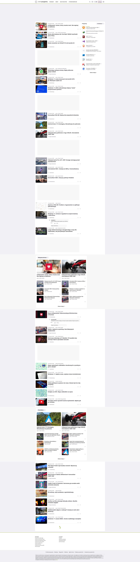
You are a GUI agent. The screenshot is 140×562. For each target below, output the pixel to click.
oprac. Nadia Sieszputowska (61, 32)
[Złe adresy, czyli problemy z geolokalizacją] (40, 444)
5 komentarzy (51, 82)
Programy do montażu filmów (39, 541)
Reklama (66, 552)
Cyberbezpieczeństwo (62, 540)
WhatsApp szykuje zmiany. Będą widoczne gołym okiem (60, 70)
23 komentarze (52, 181)
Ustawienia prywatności (89, 552)
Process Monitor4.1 (90, 54)
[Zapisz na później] (78, 29)
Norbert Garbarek (59, 381)
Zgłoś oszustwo (63, 1)
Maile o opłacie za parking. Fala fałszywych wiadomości (76, 297)
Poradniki (60, 538)
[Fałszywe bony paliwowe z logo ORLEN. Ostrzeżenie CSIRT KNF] (41, 134)
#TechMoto (41, 410)
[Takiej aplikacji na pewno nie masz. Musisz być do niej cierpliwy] (41, 384)
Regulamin (61, 552)
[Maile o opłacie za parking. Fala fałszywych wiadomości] (65, 299)
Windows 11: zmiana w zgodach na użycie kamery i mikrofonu (63, 214)
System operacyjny (62, 541)
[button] (103, 2)
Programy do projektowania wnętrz (40, 540)
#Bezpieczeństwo (42, 257)
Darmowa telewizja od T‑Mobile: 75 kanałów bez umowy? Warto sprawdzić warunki (62, 338)
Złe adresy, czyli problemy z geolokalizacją (50, 442)
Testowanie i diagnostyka (90, 37)
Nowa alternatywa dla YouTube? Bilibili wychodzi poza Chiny (63, 34)
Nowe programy (37, 546)
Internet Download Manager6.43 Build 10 (94, 31)
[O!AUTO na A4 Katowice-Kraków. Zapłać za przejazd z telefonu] (40, 451)
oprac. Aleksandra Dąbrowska (61, 68)
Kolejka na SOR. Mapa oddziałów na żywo (60, 392)
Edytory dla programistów (91, 41)
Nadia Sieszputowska (59, 363)
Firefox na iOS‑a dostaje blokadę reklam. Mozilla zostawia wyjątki (62, 501)
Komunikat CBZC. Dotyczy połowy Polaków (61, 177)
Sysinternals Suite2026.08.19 (92, 50)
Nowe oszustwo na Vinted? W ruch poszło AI (61, 43)
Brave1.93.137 (89, 45)
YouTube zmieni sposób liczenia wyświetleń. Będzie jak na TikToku (64, 401)
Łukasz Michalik (47, 444)
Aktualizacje (99, 23)
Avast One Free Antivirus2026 (92, 27)
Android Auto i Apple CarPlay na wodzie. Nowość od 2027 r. (76, 449)
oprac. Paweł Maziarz (59, 41)
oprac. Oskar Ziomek (59, 23)
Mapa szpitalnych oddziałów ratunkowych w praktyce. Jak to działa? (64, 366)
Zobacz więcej (61, 306)
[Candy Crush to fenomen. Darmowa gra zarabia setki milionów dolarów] (41, 484)
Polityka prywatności (79, 552)
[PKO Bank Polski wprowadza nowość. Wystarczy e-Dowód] (41, 467)
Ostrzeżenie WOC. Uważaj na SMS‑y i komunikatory (63, 169)
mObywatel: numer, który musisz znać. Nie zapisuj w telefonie (63, 26)
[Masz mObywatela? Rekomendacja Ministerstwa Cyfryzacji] (40, 299)
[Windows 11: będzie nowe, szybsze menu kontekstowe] (41, 375)
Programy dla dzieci (38, 544)
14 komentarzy (52, 377)
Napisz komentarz (52, 74)
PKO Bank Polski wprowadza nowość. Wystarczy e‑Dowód (62, 466)
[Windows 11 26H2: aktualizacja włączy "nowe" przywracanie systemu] (41, 89)
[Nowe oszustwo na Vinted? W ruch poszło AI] (41, 44)
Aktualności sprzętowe (62, 539)
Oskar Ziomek (58, 203)
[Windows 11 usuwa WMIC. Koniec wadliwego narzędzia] (41, 520)
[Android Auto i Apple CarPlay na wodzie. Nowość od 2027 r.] (65, 451)
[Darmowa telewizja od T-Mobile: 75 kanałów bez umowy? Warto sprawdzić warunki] (41, 339)
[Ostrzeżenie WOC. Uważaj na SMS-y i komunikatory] (41, 170)
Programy (51, 1)
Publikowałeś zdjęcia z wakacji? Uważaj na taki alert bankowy (63, 510)
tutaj (56, 559)
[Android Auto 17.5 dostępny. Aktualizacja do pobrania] (41, 125)
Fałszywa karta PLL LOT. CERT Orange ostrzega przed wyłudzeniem (64, 160)
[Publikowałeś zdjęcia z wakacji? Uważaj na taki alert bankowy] (41, 511)
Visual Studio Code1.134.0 (91, 40)
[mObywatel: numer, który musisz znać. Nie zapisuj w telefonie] (41, 26)
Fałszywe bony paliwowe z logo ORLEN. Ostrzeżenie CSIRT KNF (63, 133)
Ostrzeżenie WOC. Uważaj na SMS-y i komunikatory (77, 282)
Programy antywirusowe (90, 28)
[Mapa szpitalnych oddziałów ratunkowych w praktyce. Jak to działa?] (41, 366)
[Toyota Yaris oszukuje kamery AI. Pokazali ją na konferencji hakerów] (65, 444)
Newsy (57, 1)
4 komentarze (51, 29)
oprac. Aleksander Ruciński (60, 228)
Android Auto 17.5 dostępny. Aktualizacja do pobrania (64, 124)
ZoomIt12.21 (89, 59)
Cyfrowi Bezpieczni (73, 1)
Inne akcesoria (89, 60)
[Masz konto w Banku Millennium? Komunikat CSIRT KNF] (41, 475)
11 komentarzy (52, 469)
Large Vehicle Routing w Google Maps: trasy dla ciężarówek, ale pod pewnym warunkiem (62, 230)
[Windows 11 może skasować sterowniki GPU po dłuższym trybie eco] (41, 80)
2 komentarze (51, 46)
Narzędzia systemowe (90, 55)
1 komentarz (51, 127)
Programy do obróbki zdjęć (39, 538)
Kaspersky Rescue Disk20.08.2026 (93, 63)
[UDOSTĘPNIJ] (80, 29)
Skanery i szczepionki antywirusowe (92, 64)
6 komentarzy (51, 395)
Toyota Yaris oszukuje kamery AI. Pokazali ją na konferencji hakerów (77, 442)
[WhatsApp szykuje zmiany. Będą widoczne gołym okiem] (41, 71)
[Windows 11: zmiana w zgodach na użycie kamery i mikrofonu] (41, 215)
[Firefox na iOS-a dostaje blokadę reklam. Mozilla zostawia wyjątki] (41, 502)
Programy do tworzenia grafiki (39, 545)
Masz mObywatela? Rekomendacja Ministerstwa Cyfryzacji (52, 297)
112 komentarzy (52, 317)
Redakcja (56, 552)
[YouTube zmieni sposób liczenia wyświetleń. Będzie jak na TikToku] (41, 402)
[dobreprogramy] (43, 1)
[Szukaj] (90, 2)
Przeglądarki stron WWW (90, 46)
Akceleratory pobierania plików (92, 33)
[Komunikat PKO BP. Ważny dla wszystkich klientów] (41, 116)
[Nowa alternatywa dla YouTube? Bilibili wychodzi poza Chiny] (41, 35)
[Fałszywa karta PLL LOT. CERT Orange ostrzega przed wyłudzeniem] (41, 161)
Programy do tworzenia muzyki (39, 539)
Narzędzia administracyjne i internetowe (93, 51)
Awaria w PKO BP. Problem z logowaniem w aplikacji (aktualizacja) (63, 205)
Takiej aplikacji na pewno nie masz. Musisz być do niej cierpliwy (64, 383)
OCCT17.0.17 (89, 36)
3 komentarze (51, 38)
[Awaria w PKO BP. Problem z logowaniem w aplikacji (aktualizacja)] (41, 206)
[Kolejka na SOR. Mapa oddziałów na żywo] (41, 393)
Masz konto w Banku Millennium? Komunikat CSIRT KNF (61, 475)
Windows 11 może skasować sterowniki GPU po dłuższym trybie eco (61, 79)
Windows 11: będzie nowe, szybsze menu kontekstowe (64, 374)
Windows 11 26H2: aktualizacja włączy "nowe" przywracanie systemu (61, 88)
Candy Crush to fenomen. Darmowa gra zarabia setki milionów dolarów (64, 484)
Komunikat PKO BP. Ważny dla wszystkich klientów (63, 115)
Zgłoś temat (71, 552)
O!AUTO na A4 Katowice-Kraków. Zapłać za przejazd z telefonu (51, 449)
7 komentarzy (51, 217)
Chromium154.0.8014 (90, 68)
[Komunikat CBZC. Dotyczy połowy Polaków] (41, 179)
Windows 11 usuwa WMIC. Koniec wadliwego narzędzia (64, 519)
